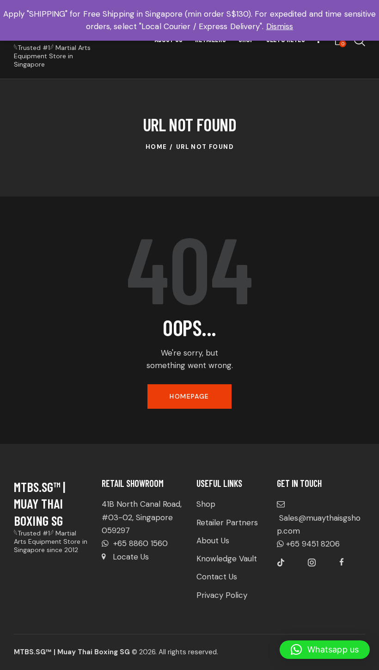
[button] (325, 649)
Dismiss (279, 26)
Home (156, 147)
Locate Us (131, 557)
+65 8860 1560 (139, 543)
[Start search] (359, 41)
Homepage (189, 396)
